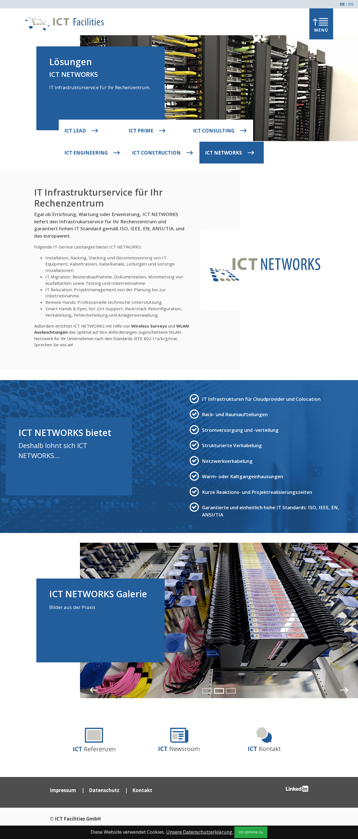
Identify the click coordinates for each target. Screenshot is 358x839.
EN (350, 4)
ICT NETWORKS (224, 153)
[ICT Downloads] (93, 737)
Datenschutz (104, 790)
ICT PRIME (141, 130)
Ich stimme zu (251, 832)
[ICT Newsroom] (179, 737)
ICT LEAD (75, 130)
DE (342, 4)
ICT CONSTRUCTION (157, 153)
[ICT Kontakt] (264, 737)
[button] (94, 690)
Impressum (63, 790)
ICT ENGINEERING (86, 153)
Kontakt (142, 790)
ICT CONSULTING (214, 130)
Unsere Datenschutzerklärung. (199, 832)
